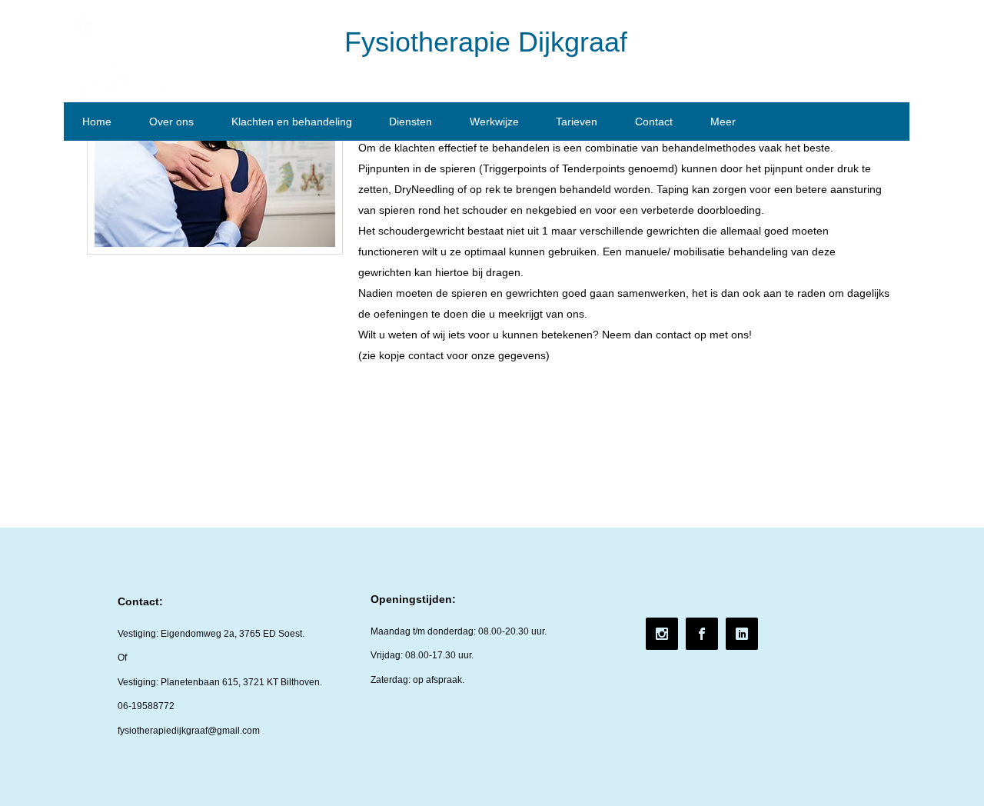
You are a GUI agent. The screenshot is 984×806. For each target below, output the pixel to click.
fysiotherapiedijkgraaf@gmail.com (189, 730)
